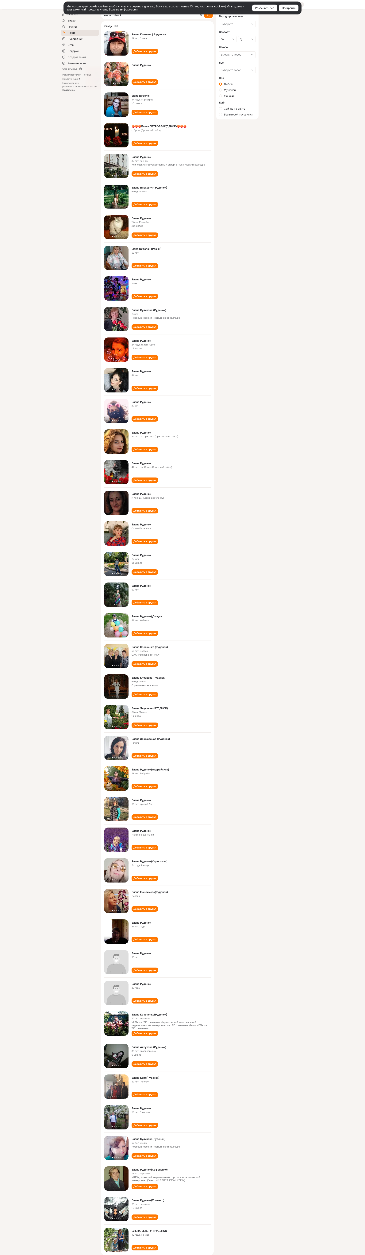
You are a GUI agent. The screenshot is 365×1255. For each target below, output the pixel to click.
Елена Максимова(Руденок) (150, 892)
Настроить (288, 8)
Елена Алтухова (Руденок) (149, 1047)
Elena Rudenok (141, 95)
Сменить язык (69, 68)
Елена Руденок (141, 65)
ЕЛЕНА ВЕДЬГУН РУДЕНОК (149, 1231)
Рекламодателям (71, 74)
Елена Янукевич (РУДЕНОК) (150, 708)
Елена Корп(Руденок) (145, 1077)
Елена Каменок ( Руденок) (149, 34)
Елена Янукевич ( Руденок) (149, 187)
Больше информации (123, 9)
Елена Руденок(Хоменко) (148, 1200)
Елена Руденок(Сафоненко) (150, 1169)
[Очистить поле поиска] (201, 15)
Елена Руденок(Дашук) (147, 616)
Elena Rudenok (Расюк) (146, 249)
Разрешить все (264, 8)
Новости (67, 78)
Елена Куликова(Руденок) (148, 1139)
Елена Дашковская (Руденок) (151, 739)
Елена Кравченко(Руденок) (149, 1014)
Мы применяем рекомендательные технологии (79, 87)
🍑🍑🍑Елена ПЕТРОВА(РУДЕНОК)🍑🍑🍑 (159, 126)
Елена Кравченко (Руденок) (150, 647)
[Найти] (208, 15)
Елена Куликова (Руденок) (149, 310)
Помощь (87, 74)
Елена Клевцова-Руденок (148, 677)
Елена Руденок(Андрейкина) (150, 769)
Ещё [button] (75, 78)
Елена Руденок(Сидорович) (149, 861)
